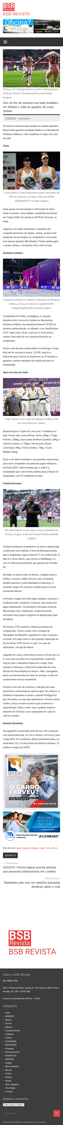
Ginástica (34, 848)
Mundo (8, 1070)
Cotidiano (9, 1034)
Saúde (8, 1081)
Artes (7, 1012)
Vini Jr (55, 848)
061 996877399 (10, 981)
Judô (42, 848)
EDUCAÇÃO (11, 1045)
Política (8, 1077)
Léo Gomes (24, 118)
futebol (26, 848)
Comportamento (12, 1030)
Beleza (8, 1020)
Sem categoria (12, 1084)
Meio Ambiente (12, 1066)
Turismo (9, 1091)
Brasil (18, 848)
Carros (8, 1023)
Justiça (8, 1063)
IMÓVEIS (9, 1059)
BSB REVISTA (16, 14)
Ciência (8, 1027)
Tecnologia (10, 1088)
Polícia (8, 1073)
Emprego (9, 1048)
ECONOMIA (10, 1041)
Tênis (48, 848)
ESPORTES (10, 855)
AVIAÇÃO (9, 1016)
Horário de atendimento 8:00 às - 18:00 (21, 998)
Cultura (8, 1037)
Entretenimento (12, 1052)
